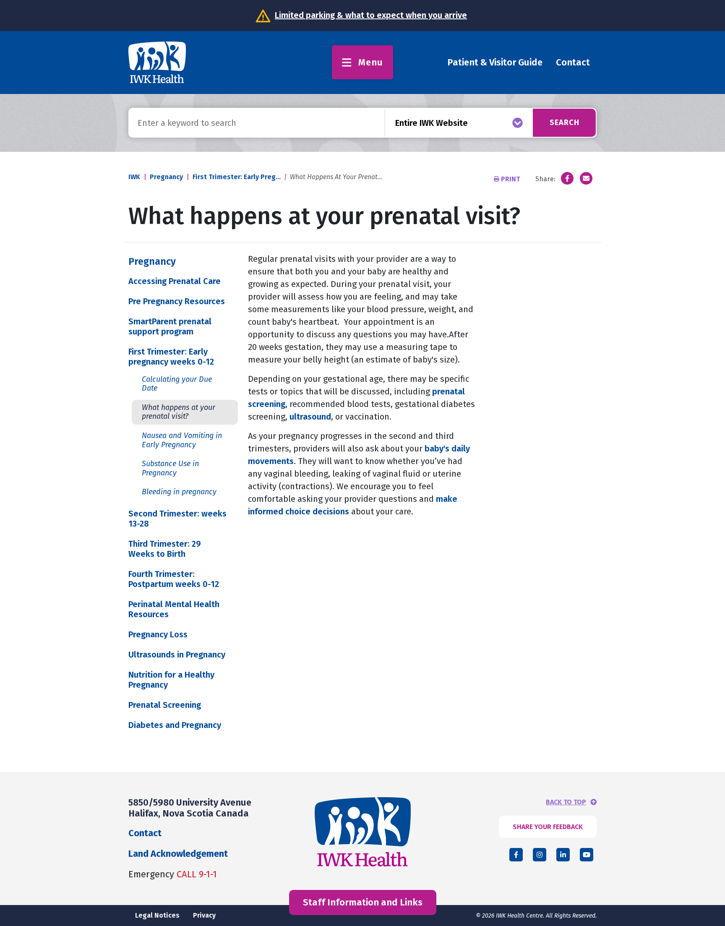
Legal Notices (157, 915)
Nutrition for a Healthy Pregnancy (171, 680)
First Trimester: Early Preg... (237, 177)
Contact (573, 62)
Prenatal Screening (164, 705)
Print (510, 179)
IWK (134, 177)
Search (564, 122)
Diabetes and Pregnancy (174, 725)
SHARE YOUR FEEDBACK (548, 827)
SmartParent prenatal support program (169, 326)
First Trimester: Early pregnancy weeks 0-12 (171, 357)
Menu (370, 62)
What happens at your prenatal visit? (178, 412)
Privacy (204, 915)
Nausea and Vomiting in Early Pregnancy (182, 440)
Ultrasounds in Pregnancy (176, 655)
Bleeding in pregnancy (179, 491)
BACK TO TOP (566, 802)
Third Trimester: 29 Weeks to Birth (164, 549)
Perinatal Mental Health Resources (173, 609)
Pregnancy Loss (158, 634)
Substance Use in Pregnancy (170, 468)
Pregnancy (166, 177)
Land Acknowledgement (178, 853)
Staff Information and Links (362, 902)
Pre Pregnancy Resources (176, 301)
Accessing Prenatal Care (174, 281)
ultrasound (310, 417)
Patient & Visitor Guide (494, 62)
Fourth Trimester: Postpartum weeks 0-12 (173, 579)
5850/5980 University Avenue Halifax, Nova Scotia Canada (189, 808)
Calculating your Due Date (177, 384)
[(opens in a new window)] (567, 178)
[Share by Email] (586, 178)
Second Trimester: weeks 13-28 (177, 519)
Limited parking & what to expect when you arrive (371, 15)
